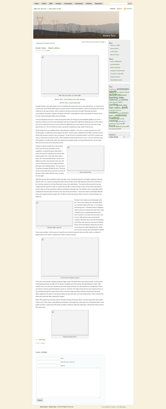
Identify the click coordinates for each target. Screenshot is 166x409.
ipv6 (125, 107)
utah (110, 129)
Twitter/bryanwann (115, 77)
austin (113, 94)
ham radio (114, 107)
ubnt (120, 126)
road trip (122, 118)
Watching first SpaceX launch (46, 43)
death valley (42, 339)
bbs (120, 95)
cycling (113, 104)
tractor (111, 124)
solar (119, 121)
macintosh (118, 110)
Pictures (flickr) (114, 48)
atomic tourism (124, 92)
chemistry (115, 102)
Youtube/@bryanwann (116, 80)
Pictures (89, 3)
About (44, 3)
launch (113, 110)
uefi (127, 126)
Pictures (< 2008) (115, 45)
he (121, 108)
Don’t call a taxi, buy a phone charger (93, 42)
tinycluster (98, 3)
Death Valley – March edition (48, 48)
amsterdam (123, 89)
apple (113, 91)
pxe (111, 115)
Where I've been (114, 54)
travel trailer (116, 123)
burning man (116, 97)
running (113, 120)
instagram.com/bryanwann (117, 70)
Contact (58, 3)
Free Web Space (121, 407)
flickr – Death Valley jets (72, 103)
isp (110, 110)
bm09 (124, 95)
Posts (120, 8)
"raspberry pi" (113, 89)
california (113, 100)
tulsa (117, 126)
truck (112, 125)
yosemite (118, 129)
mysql (119, 113)
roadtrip (114, 118)
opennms (125, 113)
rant (114, 116)
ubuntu (124, 126)
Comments (128, 8)
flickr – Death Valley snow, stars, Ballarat (72, 99)
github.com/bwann (115, 67)
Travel (42, 343)
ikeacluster (79, 3)
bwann (48, 50)
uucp (113, 129)
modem (113, 112)
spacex (123, 121)
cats (119, 100)
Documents (68, 3)
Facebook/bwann (115, 64)
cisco (120, 102)
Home (37, 3)
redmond (121, 115)
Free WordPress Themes (109, 407)
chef (110, 102)
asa (118, 92)
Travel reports (114, 51)
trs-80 (122, 124)
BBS (50, 3)
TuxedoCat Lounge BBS (116, 73)
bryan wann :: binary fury (47, 8)
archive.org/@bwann (116, 61)
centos (124, 99)
